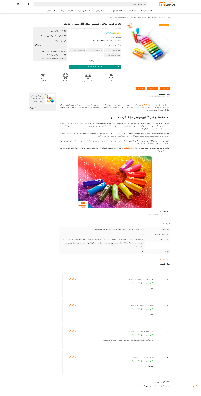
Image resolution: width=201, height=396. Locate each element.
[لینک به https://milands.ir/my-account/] (28, 4)
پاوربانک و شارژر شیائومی (159, 17)
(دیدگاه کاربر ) (109, 33)
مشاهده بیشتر (166, 259)
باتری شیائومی (146, 17)
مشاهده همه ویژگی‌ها (95, 61)
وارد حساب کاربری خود (150, 386)
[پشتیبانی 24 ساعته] (88, 72)
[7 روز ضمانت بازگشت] (43, 72)
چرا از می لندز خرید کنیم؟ (55, 55)
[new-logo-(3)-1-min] (167, 1)
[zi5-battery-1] (148, 44)
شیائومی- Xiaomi (116, 37)
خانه (169, 17)
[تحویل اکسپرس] (110, 72)
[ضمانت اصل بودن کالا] (65, 72)
